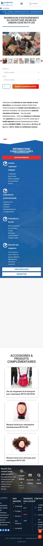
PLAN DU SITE (22, 541)
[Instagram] (3, 530)
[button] (21, 3)
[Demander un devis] (30, 475)
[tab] (21, 157)
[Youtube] (8, 530)
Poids (4, 76)
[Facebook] (6, 530)
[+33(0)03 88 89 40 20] (21, 471)
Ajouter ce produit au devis (25, 86)
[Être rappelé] (38, 475)
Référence (5, 69)
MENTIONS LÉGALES (31, 538)
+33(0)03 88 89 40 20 (21, 479)
